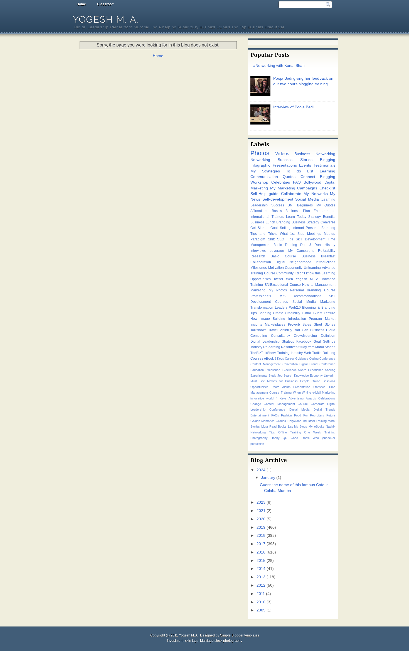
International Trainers (267, 217)
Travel (273, 330)
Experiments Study (263, 375)
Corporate (317, 404)
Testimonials (324, 165)
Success (277, 205)
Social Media (307, 199)
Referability (326, 251)
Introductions (325, 262)
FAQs (275, 415)
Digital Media (299, 409)
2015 (261, 561)
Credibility (292, 313)
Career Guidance (296, 358)
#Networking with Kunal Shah (279, 66)
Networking (260, 160)
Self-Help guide (264, 194)
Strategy (314, 217)
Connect (307, 177)
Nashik (330, 426)
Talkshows (258, 330)
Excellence (272, 370)
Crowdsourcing (305, 336)
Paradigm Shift (262, 239)
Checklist (327, 188)
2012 (261, 585)
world (270, 398)
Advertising (296, 398)
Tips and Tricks (263, 234)
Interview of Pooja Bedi (293, 107)
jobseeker (328, 438)
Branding (283, 222)
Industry (256, 347)
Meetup (329, 234)
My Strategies (265, 171)
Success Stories (295, 160)
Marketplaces (275, 324)
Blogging (327, 160)
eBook (269, 358)
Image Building (272, 319)
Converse (328, 222)
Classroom (106, 4)
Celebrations (326, 398)
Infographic (260, 165)
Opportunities (259, 387)
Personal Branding (320, 228)
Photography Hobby (265, 438)
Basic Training (285, 245)
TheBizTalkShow (263, 353)
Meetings (314, 234)
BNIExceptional (276, 285)
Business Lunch (262, 222)
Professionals (260, 296)
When (297, 392)
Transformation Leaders (268, 307)
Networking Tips (262, 432)
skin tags (191, 641)
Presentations (285, 165)
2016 (261, 552)
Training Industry (290, 353)
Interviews (258, 251)
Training (286, 392)
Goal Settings (324, 341)
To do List (299, 171)
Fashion (286, 415)
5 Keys (279, 358)
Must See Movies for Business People (279, 381)
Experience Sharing (321, 370)
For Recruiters (313, 415)
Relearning (271, 347)
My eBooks (316, 426)
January (268, 478)
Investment (175, 641)
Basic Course (283, 256)
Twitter (278, 279)
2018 (261, 535)
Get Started (259, 228)
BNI (290, 205)
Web (289, 279)
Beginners (305, 205)
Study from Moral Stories (316, 347)
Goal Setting (280, 228)
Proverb (294, 324)
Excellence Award (294, 370)
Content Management (265, 364)
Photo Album (281, 387)
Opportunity (293, 268)
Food (297, 415)
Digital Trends (324, 409)
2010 (261, 602)
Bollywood (312, 182)
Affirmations (259, 211)
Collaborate (291, 194)
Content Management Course (286, 404)
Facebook (303, 341)
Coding (314, 358)
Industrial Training (314, 421)
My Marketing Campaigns (293, 188)
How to (308, 285)
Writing (306, 392)
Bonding (264, 313)
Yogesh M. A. (106, 19)
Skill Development (310, 239)
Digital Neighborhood (293, 262)
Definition (328, 336)
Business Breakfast (318, 256)
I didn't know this (307, 273)
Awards (311, 398)
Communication (264, 177)
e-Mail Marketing (323, 392)
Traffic (305, 438)
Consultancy (280, 336)
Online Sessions (323, 381)
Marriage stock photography (221, 641)
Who (316, 438)
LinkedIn (329, 375)
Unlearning (312, 268)
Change (255, 404)
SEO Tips (285, 239)
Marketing (257, 290)
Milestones (258, 268)
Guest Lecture (324, 313)
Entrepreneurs (324, 211)
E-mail (307, 313)
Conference (327, 358)
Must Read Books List (277, 426)
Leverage (277, 251)
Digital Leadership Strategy (272, 341)
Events (305, 165)
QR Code (290, 438)
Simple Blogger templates (239, 635)
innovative (257, 398)
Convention (290, 364)
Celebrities (280, 182)
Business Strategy (305, 222)
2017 (261, 544)
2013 (261, 577)
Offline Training (289, 432)
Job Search (285, 375)
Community (285, 273)
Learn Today (296, 217)
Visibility (286, 330)
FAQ (297, 182)
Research (257, 256)
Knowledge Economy (308, 375)
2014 (261, 569)
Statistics (319, 387)
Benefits (329, 217)
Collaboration (260, 262)
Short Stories (324, 324)
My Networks (315, 194)
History (330, 245)
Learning (327, 171)
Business (317, 330)
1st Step (297, 234)
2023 (261, 502)
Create (278, 313)
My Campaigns (301, 251)
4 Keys (281, 398)
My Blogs (300, 426)
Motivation (276, 268)
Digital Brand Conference (317, 364)
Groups (281, 421)
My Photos (278, 290)
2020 (261, 519)
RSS (282, 296)
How (253, 319)
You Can (301, 330)
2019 (261, 527)
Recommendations (307, 296)
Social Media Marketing (313, 302)
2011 (261, 594)
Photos (259, 153)
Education (257, 370)
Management (325, 285)
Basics (277, 211)
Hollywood (294, 421)
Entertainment (259, 415)
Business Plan (297, 211)
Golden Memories (262, 421)
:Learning (328, 199)
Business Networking (314, 154)
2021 (261, 511)
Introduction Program (305, 319)
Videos (282, 153)
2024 (261, 470)
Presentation (301, 387)
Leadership (259, 205)
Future (330, 415)
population (257, 443)
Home (81, 4)
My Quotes (325, 205)
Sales (306, 324)
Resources (289, 347)
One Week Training (319, 432)
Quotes (289, 177)
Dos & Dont (311, 245)
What (284, 234)
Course (295, 285)
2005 (261, 610)
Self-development (277, 199)
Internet (298, 228)
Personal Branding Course (312, 290)
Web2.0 (295, 307)
